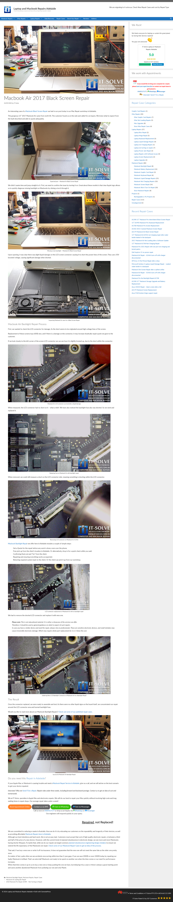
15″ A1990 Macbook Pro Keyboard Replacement (148, 223)
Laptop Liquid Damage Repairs (144, 142)
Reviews (86, 18)
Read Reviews (157, 64)
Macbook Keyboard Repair (142, 175)
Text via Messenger (82, 807)
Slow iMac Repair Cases (142, 126)
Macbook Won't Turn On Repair (144, 187)
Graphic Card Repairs (138, 111)
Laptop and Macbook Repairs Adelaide (35, 9)
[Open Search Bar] (171, 18)
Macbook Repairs (7, 18)
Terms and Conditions (136, 893)
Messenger (91, 811)
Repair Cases (61, 18)
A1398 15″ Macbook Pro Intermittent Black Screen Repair (151, 219)
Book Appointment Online (20, 807)
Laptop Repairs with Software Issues (146, 154)
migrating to (123, 7)
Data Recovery (49, 18)
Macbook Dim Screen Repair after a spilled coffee (148, 269)
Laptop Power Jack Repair (142, 151)
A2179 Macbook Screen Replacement (144, 290)
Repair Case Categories (144, 103)
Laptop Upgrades (139, 160)
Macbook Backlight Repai (17, 544)
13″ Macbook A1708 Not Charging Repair (145, 243)
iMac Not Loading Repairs (142, 120)
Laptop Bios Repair (140, 132)
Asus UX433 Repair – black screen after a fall (146, 287)
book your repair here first (144, 86)
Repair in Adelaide (35, 778)
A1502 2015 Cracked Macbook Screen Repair (147, 229)
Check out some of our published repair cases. (75, 712)
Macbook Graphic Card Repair (144, 172)
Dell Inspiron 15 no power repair (142, 252)
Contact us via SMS (41, 807)
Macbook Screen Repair (142, 184)
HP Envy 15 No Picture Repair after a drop (145, 261)
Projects (134, 193)
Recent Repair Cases (142, 211)
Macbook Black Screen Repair (37, 111)
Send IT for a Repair (29, 791)
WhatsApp (79, 811)
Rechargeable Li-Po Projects (143, 197)
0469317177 (50, 811)
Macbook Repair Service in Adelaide (66, 783)
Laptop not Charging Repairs (143, 145)
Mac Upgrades (138, 123)
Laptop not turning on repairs (143, 148)
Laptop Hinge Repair (140, 135)
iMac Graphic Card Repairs (142, 117)
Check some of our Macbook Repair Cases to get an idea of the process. (74, 846)
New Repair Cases (144, 7)
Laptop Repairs (35, 18)
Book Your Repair (73, 18)
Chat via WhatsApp (61, 807)
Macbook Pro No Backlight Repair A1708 (145, 278)
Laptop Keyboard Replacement (144, 138)
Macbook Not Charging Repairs (144, 181)
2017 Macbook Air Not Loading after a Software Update (150, 240)
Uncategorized (136, 203)
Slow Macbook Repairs (141, 190)
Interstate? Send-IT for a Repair (153, 95)
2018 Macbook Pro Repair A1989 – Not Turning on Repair (24, 882)
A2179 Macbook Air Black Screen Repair (145, 232)
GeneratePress (46, 891)
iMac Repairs (21, 18)
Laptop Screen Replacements (143, 157)
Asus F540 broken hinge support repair (144, 293)
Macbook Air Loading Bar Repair (16, 879)
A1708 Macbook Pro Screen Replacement (145, 226)
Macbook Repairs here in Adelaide (38, 834)
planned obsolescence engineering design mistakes (87, 843)
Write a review (145, 64)
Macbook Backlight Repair (14, 877)
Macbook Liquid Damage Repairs (145, 178)
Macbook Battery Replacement (144, 169)
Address (94, 18)
